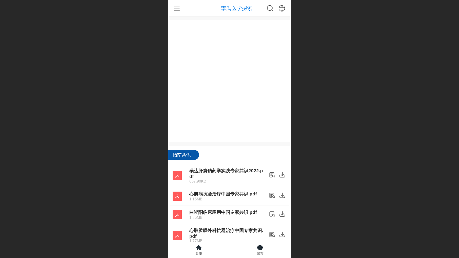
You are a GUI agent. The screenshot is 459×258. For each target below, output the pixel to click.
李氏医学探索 (236, 8)
